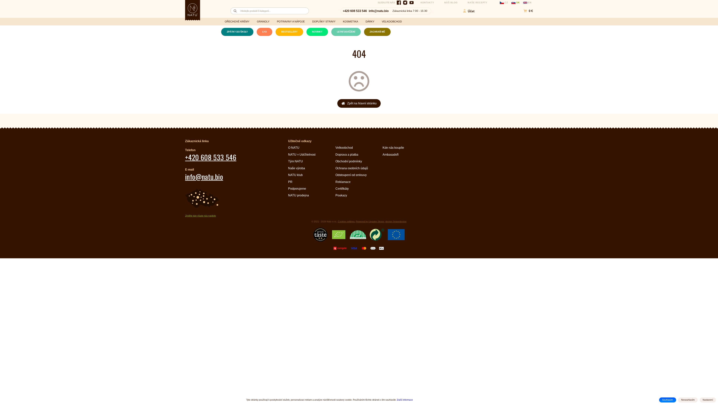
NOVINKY (317, 31)
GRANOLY (263, 21)
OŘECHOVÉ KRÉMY (237, 21)
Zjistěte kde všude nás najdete (200, 216)
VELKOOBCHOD (392, 21)
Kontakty (427, 2)
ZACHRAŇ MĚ (377, 31)
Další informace (405, 400)
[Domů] (192, 9)
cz (506, 2)
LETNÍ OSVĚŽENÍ (346, 31)
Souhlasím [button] (667, 400)
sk (518, 2)
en (529, 2)
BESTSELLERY (289, 31)
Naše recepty (477, 2)
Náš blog (451, 2)
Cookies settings (346, 221)
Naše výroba (296, 168)
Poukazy (341, 195)
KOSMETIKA (350, 21)
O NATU (293, 147)
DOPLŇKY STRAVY (323, 21)
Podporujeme (297, 188)
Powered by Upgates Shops (370, 221)
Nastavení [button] (708, 400)
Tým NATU (295, 161)
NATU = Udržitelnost (301, 154)
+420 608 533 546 (355, 11)
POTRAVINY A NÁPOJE (291, 21)
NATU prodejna (298, 195)
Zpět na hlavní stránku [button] (362, 103)
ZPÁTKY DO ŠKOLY (237, 31)
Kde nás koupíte (393, 147)
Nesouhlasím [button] (688, 400)
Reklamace (343, 181)
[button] (526, 11)
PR (290, 181)
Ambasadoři (391, 154)
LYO (264, 31)
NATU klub (295, 175)
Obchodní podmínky (348, 161)
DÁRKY (370, 21)
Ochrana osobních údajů (351, 168)
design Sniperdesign (395, 221)
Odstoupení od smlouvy (351, 175)
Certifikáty (342, 188)
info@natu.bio (379, 11)
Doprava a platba (346, 154)
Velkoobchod (344, 147)
